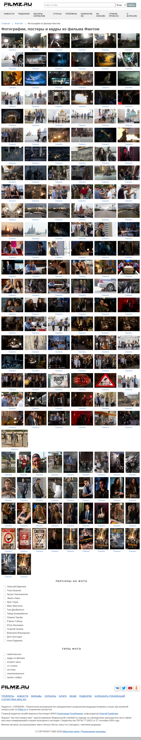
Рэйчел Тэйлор (14, 621)
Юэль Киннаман (15, 625)
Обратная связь (71, 731)
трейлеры (71, 14)
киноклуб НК (86, 15)
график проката (114, 15)
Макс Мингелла (15, 606)
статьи (57, 14)
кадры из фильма (16, 658)
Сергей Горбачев (108, 713)
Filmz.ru (22, 709)
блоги (63, 696)
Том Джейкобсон (15, 610)
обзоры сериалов (39, 15)
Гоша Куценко (14, 590)
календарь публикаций (110, 696)
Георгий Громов (15, 629)
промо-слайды (14, 677)
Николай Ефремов (16, 586)
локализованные (15, 673)
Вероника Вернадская (18, 633)
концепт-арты (14, 662)
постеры (11, 669)
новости (9, 14)
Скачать (12, 50)
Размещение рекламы (94, 731)
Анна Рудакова (14, 640)
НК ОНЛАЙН (100, 15)
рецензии (24, 14)
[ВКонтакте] (117, 688)
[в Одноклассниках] (136, 688)
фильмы (36, 696)
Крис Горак (12, 602)
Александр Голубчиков (70, 713)
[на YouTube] (130, 688)
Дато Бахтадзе (14, 637)
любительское (14, 654)
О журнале (132, 15)
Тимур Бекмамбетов (17, 613)
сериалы (50, 696)
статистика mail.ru (13, 699)
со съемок (12, 666)
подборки (85, 696)
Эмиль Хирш (13, 598)
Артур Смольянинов (17, 594)
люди (72, 696)
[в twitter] (123, 688)
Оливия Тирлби (15, 617)
